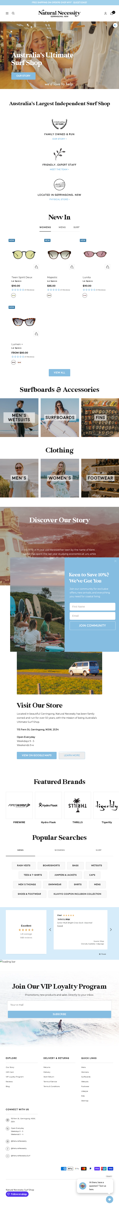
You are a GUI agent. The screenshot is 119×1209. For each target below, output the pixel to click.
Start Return (49, 1077)
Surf (77, 227)
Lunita (87, 277)
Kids (83, 1096)
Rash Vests (23, 865)
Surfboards (85, 1077)
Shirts (78, 884)
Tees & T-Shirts (33, 875)
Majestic (52, 277)
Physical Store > (59, 199)
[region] (80, 929)
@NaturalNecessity (19, 1141)
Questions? (80, 2)
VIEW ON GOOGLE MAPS (37, 755)
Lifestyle (84, 1091)
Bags (75, 865)
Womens (45, 227)
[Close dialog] (115, 561)
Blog (8, 1086)
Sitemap (84, 1101)
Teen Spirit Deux (21, 277)
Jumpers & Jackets (66, 875)
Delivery (47, 1072)
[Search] (13, 13)
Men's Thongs (27, 884)
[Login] (105, 13)
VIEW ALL (59, 372)
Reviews (9, 1081)
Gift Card (9, 1072)
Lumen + (17, 344)
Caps (92, 875)
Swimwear (54, 884)
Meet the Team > (59, 169)
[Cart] (111, 13)
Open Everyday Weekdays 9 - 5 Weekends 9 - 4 (17, 1131)
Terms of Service (50, 1081)
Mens (62, 227)
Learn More (72, 755)
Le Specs (16, 281)
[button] (23, 290)
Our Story (23, 76)
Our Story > (59, 139)
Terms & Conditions (52, 1086)
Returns (47, 1067)
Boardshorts (51, 865)
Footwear (85, 1086)
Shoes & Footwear (29, 894)
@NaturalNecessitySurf (20, 1156)
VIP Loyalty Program (15, 1077)
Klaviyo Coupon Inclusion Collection (77, 894)
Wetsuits (96, 865)
